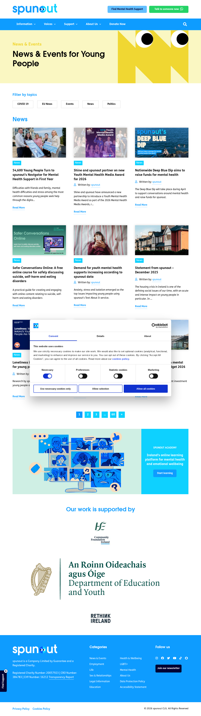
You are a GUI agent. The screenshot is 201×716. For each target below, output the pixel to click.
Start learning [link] (165, 473)
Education (95, 687)
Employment (97, 664)
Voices (48, 24)
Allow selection (100, 388)
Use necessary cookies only (55, 388)
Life (92, 670)
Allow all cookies (145, 388)
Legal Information (100, 681)
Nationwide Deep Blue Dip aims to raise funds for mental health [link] (160, 173)
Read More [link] (19, 208)
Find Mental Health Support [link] (127, 9)
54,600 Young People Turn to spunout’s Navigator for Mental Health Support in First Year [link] (36, 175)
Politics (111, 104)
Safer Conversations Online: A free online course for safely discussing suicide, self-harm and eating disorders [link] (38, 275)
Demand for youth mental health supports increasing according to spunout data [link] (98, 273)
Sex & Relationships (100, 676)
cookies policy (120, 359)
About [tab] (147, 336)
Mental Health (128, 670)
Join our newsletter (168, 668)
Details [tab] (100, 336)
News (90, 104)
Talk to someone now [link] (167, 9)
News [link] (17, 163)
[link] (77, 461)
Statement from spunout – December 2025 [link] (154, 270)
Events (70, 104)
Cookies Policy (41, 709)
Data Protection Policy (132, 681)
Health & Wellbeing (131, 658)
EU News (47, 104)
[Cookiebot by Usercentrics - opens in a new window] (154, 325)
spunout (95, 185)
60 (113, 414)
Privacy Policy (21, 709)
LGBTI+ (124, 664)
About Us (92, 24)
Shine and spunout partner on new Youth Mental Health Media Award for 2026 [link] (99, 175)
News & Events (98, 658)
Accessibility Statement (133, 687)
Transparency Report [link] (61, 677)
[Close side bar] (6, 671)
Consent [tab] (53, 336)
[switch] (82, 376)
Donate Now (117, 24)
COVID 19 (22, 104)
